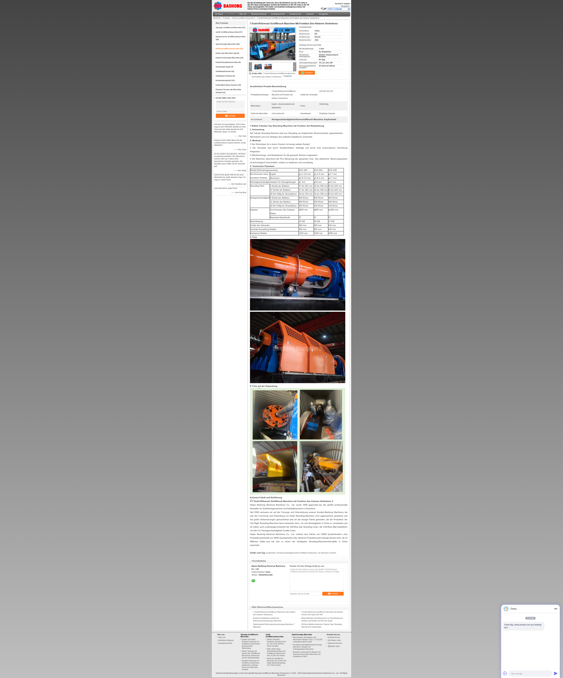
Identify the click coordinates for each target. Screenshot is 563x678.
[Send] (555, 673)
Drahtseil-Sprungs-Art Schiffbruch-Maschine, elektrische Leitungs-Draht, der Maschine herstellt (251, 665)
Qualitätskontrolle (278, 14)
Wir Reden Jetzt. (334, 640)
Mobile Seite (335, 646)
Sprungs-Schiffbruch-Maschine (229, 28)
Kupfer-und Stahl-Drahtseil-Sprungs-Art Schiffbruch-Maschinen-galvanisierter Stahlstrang (251, 643)
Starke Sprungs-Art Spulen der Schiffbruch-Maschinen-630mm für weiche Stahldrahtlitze (251, 654)
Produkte (231, 14)
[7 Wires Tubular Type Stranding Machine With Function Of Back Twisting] (272, 44)
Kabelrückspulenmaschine (227, 62)
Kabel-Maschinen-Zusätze (226, 85)
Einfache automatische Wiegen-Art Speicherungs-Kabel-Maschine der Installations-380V (307, 654)
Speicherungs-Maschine (226, 44)
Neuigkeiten (323, 14)
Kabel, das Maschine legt (226, 53)
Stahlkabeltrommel (224, 71)
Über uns (243, 14)
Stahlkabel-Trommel (224, 76)
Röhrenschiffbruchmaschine (243, 18)
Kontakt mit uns (295, 14)
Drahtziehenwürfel (223, 80)
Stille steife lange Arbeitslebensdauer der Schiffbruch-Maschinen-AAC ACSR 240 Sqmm (276, 652)
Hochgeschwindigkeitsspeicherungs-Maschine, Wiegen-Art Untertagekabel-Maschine (307, 647)
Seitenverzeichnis (335, 643)
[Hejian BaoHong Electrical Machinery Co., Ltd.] (349, 9)
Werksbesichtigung (258, 14)
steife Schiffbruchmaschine (227, 32)
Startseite (217, 18)
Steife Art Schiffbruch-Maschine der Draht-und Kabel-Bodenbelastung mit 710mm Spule (276, 661)
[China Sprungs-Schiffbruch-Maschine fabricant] (229, 5)
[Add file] (505, 673)
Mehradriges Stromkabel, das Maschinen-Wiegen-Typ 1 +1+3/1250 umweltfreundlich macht (307, 639)
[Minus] (555, 609)
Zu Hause (219, 14)
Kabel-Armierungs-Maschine (228, 58)
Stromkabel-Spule (223, 67)
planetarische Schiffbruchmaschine (230, 37)
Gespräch (345, 6)
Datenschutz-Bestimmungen (227, 673)
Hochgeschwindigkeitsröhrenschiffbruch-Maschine (297, 553)
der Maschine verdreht (327, 553)
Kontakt (232, 116)
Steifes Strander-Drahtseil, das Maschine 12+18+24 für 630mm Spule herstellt (276, 642)
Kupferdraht (270, 553)
